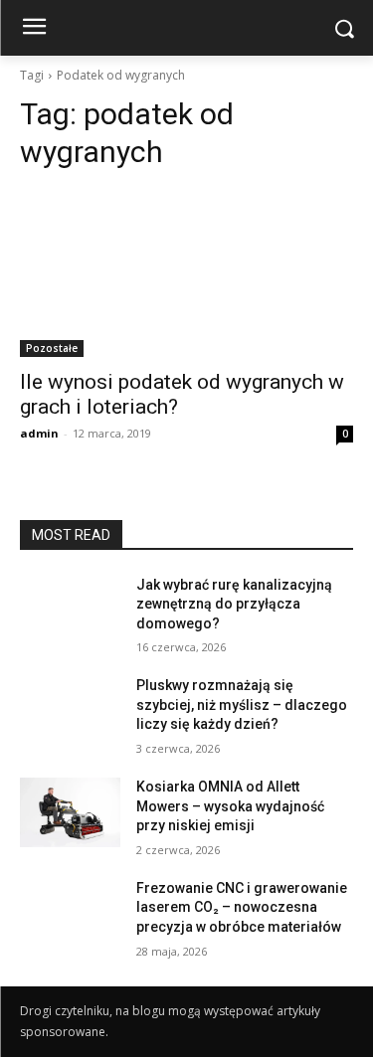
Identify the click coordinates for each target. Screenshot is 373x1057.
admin (39, 433)
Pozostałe (52, 348)
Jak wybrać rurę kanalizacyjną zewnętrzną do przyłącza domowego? (234, 604)
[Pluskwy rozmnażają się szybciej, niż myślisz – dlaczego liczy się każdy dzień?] (70, 711)
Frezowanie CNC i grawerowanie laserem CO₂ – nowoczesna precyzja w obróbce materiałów (241, 907)
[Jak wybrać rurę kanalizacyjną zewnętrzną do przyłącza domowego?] (70, 610)
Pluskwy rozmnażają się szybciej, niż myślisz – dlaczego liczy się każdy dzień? (241, 704)
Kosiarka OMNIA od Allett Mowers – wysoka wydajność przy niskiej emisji (230, 806)
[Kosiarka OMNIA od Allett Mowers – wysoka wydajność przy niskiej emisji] (70, 812)
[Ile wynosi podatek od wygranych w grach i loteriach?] (186, 273)
